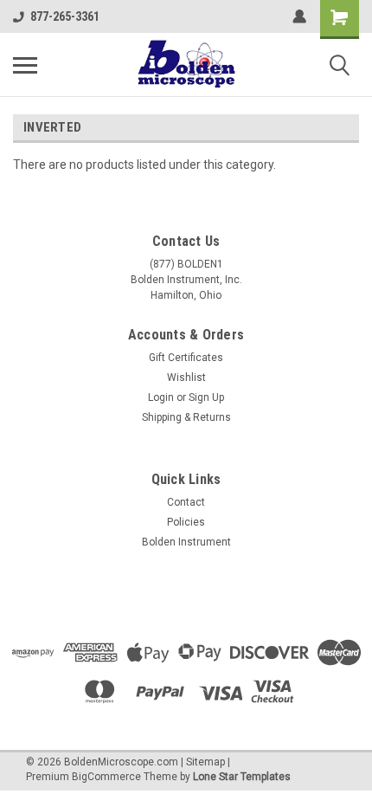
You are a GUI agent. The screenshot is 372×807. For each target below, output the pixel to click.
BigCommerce (106, 777)
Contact (186, 502)
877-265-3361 (64, 16)
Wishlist (186, 377)
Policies (186, 522)
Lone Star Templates (242, 777)
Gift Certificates (186, 358)
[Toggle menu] (25, 65)
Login (161, 397)
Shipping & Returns (186, 417)
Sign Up (206, 397)
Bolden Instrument (186, 542)
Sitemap (205, 762)
